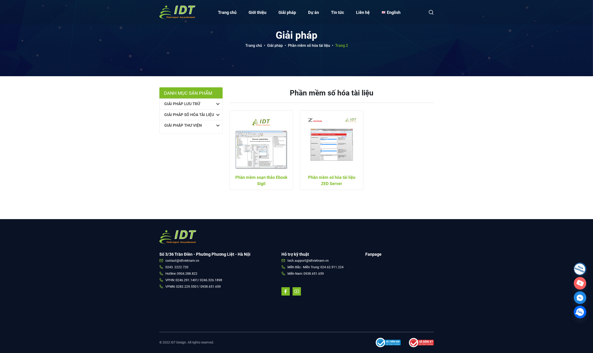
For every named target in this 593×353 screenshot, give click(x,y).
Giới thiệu (257, 12)
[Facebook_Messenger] (580, 297)
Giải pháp (287, 12)
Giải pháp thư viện (183, 125)
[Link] (580, 269)
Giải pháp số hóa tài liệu (189, 114)
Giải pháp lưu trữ (182, 103)
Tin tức (337, 12)
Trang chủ (227, 12)
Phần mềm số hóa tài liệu (309, 45)
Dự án (313, 12)
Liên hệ (363, 12)
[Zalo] (580, 312)
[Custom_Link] (580, 283)
